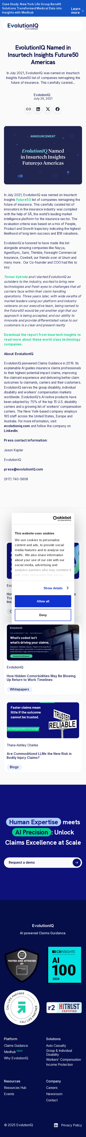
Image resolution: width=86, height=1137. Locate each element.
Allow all (43, 601)
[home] (21, 25)
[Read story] (43, 658)
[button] (78, 25)
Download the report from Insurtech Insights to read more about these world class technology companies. (42, 339)
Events (9, 1094)
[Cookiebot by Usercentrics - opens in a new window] (55, 518)
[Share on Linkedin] (38, 109)
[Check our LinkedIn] (56, 1125)
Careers (52, 1088)
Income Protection (59, 1065)
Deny (43, 615)
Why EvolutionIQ (16, 1058)
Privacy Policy (71, 1125)
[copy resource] (28, 109)
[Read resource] (43, 736)
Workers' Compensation (63, 1060)
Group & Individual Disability (59, 1053)
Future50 (23, 200)
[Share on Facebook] (57, 109)
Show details (53, 588)
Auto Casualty (56, 1046)
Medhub (13, 1052)
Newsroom (54, 1094)
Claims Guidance (16, 1046)
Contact (52, 1100)
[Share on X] (48, 109)
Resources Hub (15, 1088)
